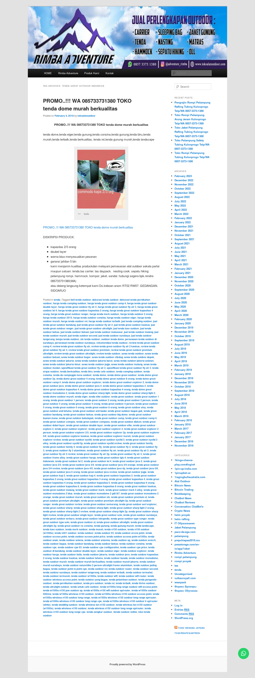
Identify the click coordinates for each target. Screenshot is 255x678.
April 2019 (181, 361)
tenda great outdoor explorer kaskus (68, 436)
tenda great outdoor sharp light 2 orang (132, 508)
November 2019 (184, 332)
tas (176, 565)
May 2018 (180, 407)
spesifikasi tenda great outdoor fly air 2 (83, 368)
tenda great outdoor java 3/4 (78, 464)
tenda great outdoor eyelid (77, 439)
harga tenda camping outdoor (69, 303)
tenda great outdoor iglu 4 (111, 457)
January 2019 (183, 374)
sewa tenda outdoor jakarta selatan (134, 360)
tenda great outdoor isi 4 (97, 461)
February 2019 (183, 370)
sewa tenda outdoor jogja (96, 364)
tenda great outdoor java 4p (109, 468)
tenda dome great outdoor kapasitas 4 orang (105, 389)
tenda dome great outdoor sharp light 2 (133, 393)
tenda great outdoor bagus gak (125, 411)
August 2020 (182, 294)
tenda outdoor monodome (143, 558)
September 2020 (184, 289)
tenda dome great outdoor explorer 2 (123, 382)
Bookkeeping (183, 494)
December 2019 (184, 327)
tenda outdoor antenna (97, 540)
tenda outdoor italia (71, 554)
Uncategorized (183, 574)
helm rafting (182, 519)
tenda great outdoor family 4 (59, 447)
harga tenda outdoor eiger (121, 317)
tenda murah (96, 529)
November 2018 (184, 382)
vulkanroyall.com (185, 578)
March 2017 (181, 428)
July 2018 (180, 399)
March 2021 (181, 264)
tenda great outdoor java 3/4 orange (115, 464)
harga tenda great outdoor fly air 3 (117, 307)
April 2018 (181, 412)
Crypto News (182, 511)
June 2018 (181, 403)
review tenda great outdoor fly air (71, 346)
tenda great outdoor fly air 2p (93, 454)
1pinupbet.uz (183, 473)
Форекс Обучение (186, 590)
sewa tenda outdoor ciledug (107, 357)
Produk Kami (91, 73)
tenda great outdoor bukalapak (76, 418)
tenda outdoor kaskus (65, 558)
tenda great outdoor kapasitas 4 (127, 479)
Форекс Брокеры (185, 586)
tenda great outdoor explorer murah (110, 436)
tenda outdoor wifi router (132, 576)
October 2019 (183, 336)
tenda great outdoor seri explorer (138, 504)
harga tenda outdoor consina (89, 317)
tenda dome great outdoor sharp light (89, 393)
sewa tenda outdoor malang (126, 364)
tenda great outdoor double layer (84, 425)
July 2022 (180, 201)
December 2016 (184, 441)
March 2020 (181, 315)
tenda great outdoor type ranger (129, 518)
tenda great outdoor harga (81, 457)
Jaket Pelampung (185, 527)
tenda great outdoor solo (108, 515)
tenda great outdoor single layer (75, 515)
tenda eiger (81, 396)
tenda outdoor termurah (56, 576)
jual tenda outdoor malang (138, 332)
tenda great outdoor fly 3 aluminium (66, 450)
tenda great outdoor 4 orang (84, 403)
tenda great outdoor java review (99, 472)
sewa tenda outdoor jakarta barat (94, 360)
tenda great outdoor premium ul (129, 497)
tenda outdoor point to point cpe (69, 569)
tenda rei (110, 583)
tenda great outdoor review (67, 504)
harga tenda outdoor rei (74, 321)
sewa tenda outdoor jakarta (58, 360)
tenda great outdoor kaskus (140, 486)
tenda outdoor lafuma (91, 558)
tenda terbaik (123, 583)
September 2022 (184, 193)
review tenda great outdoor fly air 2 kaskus (115, 346)
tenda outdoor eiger (108, 551)
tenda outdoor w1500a (83, 576)
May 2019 (180, 357)
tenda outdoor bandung (81, 543)
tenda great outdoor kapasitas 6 (92, 482)
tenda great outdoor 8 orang (101, 407)
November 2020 (184, 281)
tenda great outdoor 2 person (134, 400)
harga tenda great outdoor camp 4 (106, 303)
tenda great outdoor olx (97, 497)
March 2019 (181, 365)
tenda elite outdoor (99, 396)
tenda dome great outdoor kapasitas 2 (124, 386)
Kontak (110, 73)
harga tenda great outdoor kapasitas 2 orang (83, 310)
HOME (48, 73)
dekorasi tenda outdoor (105, 299)
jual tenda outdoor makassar (106, 332)
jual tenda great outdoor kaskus (132, 325)
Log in (178, 605)
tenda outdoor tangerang (85, 572)
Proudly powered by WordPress (127, 664)
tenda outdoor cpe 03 (70, 547)
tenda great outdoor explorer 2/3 (70, 432)
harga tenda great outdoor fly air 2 (77, 307)
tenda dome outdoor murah (58, 396)
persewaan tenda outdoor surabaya (75, 342)
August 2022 (182, 197)
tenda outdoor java (119, 554)
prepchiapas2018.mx (187, 540)
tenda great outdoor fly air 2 (133, 450)
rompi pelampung (186, 557)
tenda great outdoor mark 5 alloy (124, 490)
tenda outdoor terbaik (112, 572)
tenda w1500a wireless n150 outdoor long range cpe (72, 601)
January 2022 (183, 222)
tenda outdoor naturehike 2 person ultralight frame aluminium (97, 565)
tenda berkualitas (70, 371)
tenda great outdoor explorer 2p (108, 432)
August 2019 (182, 344)
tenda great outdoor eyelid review (103, 443)
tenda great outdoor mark (90, 490)
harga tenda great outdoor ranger (69, 314)
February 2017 (183, 433)
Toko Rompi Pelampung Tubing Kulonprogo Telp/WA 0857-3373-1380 (192, 157)
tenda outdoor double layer (81, 551)
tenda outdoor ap (120, 540)
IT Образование (185, 523)
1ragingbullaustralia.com (190, 477)
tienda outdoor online (125, 612)
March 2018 (181, 416)
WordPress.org (184, 618)
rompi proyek (183, 561)
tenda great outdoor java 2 (127, 461)
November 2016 (184, 445)
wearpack (180, 582)
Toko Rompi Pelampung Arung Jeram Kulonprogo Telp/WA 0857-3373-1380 (190, 119)
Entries (182, 609)
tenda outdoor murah (55, 561)
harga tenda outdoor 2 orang (136, 314)
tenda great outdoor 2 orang (100, 400)
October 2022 (183, 188)
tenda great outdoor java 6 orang (61, 472)
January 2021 (183, 273)
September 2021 (184, 239)
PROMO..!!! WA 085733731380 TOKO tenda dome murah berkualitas (88, 227)
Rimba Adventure (68, 73)
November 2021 (184, 230)
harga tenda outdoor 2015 (57, 317)
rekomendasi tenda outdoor (112, 342)
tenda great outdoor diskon (126, 421)
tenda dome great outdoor (122, 375)
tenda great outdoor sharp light (91, 508)
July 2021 (180, 247)
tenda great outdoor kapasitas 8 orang (102, 486)
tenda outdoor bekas (106, 543)
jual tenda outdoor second (82, 335)
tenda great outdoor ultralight (113, 522)
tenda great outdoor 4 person (117, 403)
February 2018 (183, 420)
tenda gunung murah (122, 525)
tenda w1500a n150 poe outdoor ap (62, 590)
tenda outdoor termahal (139, 572)
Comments (184, 614)
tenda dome (99, 375)
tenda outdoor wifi (107, 576)
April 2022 (181, 210)
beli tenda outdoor (81, 299)
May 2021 (180, 256)
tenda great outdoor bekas (78, 414)
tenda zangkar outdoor (99, 612)
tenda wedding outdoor (64, 604)
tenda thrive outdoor (143, 583)
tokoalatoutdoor (86, 115)
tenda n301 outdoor (65, 533)
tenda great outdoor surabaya (140, 515)
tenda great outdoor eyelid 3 (109, 439)
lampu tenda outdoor (67, 339)
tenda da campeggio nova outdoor (72, 375)
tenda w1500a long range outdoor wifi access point (128, 586)
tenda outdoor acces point (129, 533)
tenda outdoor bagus (54, 543)
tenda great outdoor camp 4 (141, 418)
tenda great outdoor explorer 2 (105, 429)
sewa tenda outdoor (133, 353)
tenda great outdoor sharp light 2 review (65, 511)
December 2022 (184, 180)
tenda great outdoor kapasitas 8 (61, 486)
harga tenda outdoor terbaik (104, 321)
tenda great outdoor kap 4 (80, 475)
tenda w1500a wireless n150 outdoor (73, 594)
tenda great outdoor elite (118, 425)
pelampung (181, 536)
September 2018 (184, 391)
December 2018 (184, 378)
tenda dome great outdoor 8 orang (115, 378)
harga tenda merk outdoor (104, 314)
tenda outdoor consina (132, 543)
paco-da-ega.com (185, 532)
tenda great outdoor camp (109, 418)
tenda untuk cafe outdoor (85, 586)
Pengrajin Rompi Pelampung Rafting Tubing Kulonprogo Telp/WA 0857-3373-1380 (192, 106)
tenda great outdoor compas (59, 421)
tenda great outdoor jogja (132, 472)
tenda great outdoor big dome (111, 414)
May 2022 (180, 205)
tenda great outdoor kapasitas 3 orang (86, 479)
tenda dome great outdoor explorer (81, 382)
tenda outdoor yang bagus (93, 579)
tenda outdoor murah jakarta (122, 561)
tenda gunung (101, 525)
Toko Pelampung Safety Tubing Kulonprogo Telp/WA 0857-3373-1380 (192, 144)
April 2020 (181, 311)
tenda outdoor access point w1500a (127, 536)
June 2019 (181, 353)
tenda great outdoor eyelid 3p (66, 443)
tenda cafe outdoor (104, 371)
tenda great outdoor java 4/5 (77, 468)
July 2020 (180, 298)
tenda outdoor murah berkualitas (86, 561)
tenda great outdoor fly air (101, 450)
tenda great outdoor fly (89, 447)
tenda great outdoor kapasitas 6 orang (132, 482)
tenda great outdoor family (138, 443)
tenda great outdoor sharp (58, 508)
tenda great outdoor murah (67, 497)
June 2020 (181, 302)
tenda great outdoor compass (93, 421)
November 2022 (184, 184)
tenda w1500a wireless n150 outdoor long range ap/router (123, 597)
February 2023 (183, 176)
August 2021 (182, 243)
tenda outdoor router (120, 569)
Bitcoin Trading (184, 489)
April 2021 (181, 260)
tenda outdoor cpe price (133, 547)
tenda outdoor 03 (104, 533)
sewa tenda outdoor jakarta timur (61, 364)
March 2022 (181, 214)
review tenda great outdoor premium (89, 350)
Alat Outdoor (182, 481)
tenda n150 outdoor (115, 529)
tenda (57, 299)
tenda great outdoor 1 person (67, 400)
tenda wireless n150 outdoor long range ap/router (115, 608)
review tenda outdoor (108, 353)
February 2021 (183, 269)
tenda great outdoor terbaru (58, 518)
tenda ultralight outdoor (56, 586)
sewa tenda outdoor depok (139, 357)
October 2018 (183, 386)
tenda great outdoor (122, 396)
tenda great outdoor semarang (100, 504)
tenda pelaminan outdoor (123, 579)
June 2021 (181, 252)
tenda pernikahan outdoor (67, 583)
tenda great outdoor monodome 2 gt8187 (97, 493)
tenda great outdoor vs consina (75, 525)
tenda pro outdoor (93, 583)
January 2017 (183, 437)
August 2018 (182, 395)
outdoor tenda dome (112, 339)
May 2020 (180, 306)
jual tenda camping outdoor (136, 321)
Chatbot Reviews (185, 502)
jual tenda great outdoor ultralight (93, 328)
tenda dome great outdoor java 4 (83, 386)
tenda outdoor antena (71, 540)
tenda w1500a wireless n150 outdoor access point (123, 594)
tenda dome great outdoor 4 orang (75, 378)
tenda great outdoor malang (58, 490)
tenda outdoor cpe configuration (101, 547)
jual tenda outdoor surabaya (114, 335)
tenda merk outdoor (76, 529)
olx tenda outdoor (90, 339)
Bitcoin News (183, 485)
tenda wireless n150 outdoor (71, 608)
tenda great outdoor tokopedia (93, 518)
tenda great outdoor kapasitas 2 (115, 475)
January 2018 (183, 424)
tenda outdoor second (145, 569)
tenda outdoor (85, 533)
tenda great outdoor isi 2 (69, 461)
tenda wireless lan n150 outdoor (97, 604)
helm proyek (182, 515)
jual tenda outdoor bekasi (75, 332)
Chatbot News (183, 498)
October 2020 (183, 285)
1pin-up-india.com (186, 468)
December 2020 (184, 277)
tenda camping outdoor (129, 371)
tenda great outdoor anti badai (90, 411)
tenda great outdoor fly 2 (117, 447)
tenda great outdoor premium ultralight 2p (104, 500)
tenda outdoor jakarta (95, 554)
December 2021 (184, 226)
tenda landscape (144, 525)
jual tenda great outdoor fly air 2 (95, 325)
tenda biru (86, 371)
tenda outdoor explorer (134, 551)
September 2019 (184, 340)
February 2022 (183, 218)
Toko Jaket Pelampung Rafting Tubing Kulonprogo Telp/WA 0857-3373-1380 (191, 132)
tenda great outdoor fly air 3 (126, 454)
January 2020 (183, 323)
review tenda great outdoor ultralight (74, 353)
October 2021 (183, 235)
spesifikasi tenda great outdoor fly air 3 (129, 368)
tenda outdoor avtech (143, 540)
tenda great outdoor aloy (132, 407)
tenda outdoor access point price (86, 536)
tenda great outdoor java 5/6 (142, 468)
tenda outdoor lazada (116, 558)
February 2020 (183, 319)
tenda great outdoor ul (83, 522)
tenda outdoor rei (97, 569)
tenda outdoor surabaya (56, 572)
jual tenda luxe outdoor (126, 328)
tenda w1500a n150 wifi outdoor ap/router (107, 590)
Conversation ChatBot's (189, 506)
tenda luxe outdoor (53, 529)
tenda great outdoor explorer (71, 429)
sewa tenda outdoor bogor (76, 357)
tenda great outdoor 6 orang (68, 407)
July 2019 (180, 348)
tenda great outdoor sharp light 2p (108, 511)
